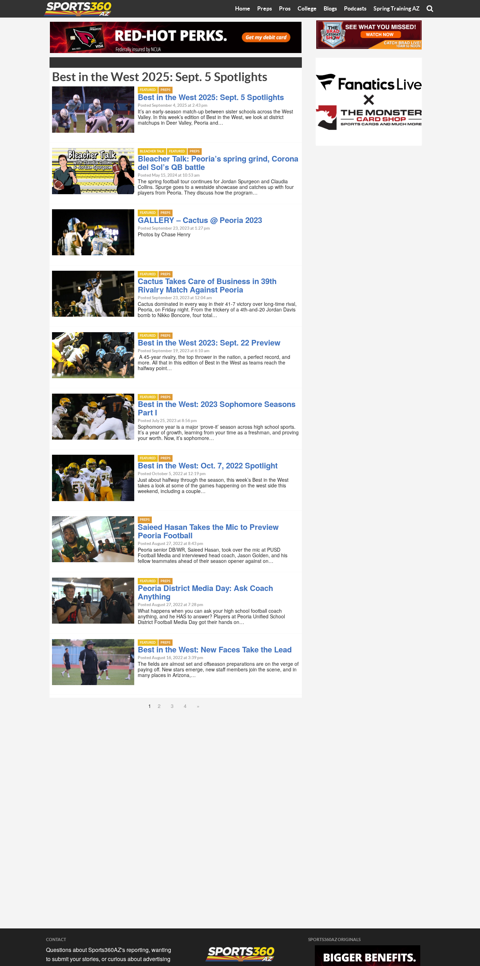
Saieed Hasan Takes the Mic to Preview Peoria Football (208, 531)
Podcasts (355, 9)
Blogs (330, 9)
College (307, 9)
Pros (285, 9)
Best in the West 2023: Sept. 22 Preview (209, 342)
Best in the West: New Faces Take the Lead (215, 649)
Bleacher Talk (152, 151)
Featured (148, 90)
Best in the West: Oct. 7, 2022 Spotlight (208, 465)
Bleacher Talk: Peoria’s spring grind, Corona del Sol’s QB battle (218, 162)
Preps (264, 9)
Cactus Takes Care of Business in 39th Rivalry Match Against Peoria (207, 285)
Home (242, 9)
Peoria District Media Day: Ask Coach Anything (205, 592)
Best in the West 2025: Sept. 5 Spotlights (211, 97)
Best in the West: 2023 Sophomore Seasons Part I (217, 408)
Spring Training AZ (397, 9)
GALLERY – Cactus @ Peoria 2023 (200, 219)
